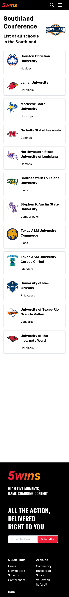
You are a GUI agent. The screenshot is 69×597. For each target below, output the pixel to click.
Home (12, 566)
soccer (41, 575)
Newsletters (16, 571)
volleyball (43, 580)
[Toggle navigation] (60, 5)
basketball (43, 571)
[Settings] (52, 5)
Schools (13, 575)
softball (41, 584)
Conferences (17, 580)
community (44, 566)
